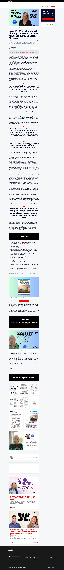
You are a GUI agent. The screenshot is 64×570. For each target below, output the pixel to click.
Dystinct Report (28, 3)
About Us (51, 554)
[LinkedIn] (53, 25)
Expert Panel (33, 1)
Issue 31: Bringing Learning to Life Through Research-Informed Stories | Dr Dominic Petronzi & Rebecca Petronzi (23, 532)
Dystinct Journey (16, 3)
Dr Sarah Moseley (13, 47)
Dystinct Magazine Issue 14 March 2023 (29, 52)
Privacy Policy (52, 557)
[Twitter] (43, 25)
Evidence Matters (33, 3)
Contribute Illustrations (47, 1)
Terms (50, 556)
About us (53, 1)
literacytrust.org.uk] (24, 247)
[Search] (43, 6)
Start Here (17, 1)
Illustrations (35, 556)
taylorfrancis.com (25, 251)
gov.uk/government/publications (24, 243)
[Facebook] (45, 25)
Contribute (41, 1)
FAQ (50, 560)
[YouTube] (51, 25)
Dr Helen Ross (14, 506)
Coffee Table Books (27, 1)
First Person (44, 3)
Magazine (21, 1)
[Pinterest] (49, 25)
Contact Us (51, 558)
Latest (10, 3)
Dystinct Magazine (27, 554)
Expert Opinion (39, 3)
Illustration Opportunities (50, 3)
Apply (42, 556)
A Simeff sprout (48, 567)
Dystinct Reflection (22, 3)
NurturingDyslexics (27, 558)
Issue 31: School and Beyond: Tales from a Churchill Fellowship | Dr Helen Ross (23, 498)
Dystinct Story (35, 559)
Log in (48, 6)
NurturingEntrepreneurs (28, 557)
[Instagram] (47, 25)
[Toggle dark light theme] (45, 6)
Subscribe (53, 6)
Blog (12, 3)
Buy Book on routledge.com (24, 301)
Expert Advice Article (35, 558)
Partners (37, 1)
